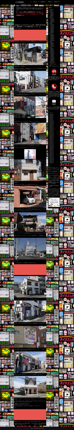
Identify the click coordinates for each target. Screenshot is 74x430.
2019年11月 (51, 146)
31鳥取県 (51, 42)
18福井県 (51, 27)
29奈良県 (51, 39)
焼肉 (32, 421)
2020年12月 (51, 133)
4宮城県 (51, 14)
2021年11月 (51, 122)
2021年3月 (50, 130)
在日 (29, 421)
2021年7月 (50, 126)
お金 (54, 167)
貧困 (54, 180)
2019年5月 (50, 152)
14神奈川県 (51, 21)
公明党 (55, 175)
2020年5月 (50, 140)
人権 (53, 175)
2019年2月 (50, 155)
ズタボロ (25, 421)
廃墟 (49, 177)
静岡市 (40, 421)
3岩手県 (51, 13)
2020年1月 (50, 144)
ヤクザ (56, 173)
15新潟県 (51, 24)
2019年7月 (50, 150)
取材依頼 (30, 11)
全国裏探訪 (36, 428)
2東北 (50, 11)
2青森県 (51, 12)
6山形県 (51, 16)
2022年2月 (50, 119)
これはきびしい (57, 167)
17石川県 (51, 26)
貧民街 (56, 180)
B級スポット (50, 167)
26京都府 (51, 36)
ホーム (31, 1)
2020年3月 (50, 142)
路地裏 (35, 421)
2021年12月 (51, 121)
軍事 (52, 182)
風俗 (53, 183)
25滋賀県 (51, 35)
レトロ (27, 421)
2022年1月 (50, 120)
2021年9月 (50, 124)
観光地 (52, 180)
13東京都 (51, 20)
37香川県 (51, 49)
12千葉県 (51, 19)
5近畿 (50, 33)
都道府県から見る (57, 1)
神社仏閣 (56, 178)
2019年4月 (50, 153)
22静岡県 (15, 421)
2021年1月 (50, 132)
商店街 (57, 175)
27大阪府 (51, 37)
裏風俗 (50, 180)
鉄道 (38, 421)
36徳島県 (51, 48)
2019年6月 (50, 151)
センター (33, 184)
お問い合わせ (35, 1)
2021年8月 (50, 125)
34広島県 (51, 45)
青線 (57, 182)
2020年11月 (51, 134)
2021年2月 (50, 131)
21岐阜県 (51, 30)
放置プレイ (56, 177)
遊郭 (36, 421)
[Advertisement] (30, 35)
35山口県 (51, 46)
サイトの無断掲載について (43, 1)
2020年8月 (50, 137)
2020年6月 (50, 139)
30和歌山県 (51, 40)
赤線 (33, 421)
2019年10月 (51, 147)
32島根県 (51, 43)
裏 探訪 (20, 28)
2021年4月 (50, 129)
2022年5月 (50, 117)
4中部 (17, 421)
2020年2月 (50, 143)
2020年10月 (51, 135)
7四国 (50, 47)
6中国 (50, 41)
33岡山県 (51, 44)
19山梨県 (51, 28)
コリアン (20, 421)
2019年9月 (50, 148)
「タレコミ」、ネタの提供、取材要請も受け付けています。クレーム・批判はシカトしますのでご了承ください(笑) (54, 108)
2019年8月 (50, 149)
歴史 (30, 421)
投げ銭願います (50, 1)
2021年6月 (50, 127)
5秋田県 (51, 15)
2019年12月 (51, 145)
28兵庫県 (51, 38)
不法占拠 (50, 175)
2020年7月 (50, 138)
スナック (23, 421)
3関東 (50, 17)
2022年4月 (50, 118)
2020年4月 (50, 141)
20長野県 (51, 29)
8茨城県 (51, 22)
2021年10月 (51, 123)
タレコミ (23, 14)
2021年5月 (50, 128)
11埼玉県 (51, 18)
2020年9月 (50, 136)
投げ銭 (19, 15)
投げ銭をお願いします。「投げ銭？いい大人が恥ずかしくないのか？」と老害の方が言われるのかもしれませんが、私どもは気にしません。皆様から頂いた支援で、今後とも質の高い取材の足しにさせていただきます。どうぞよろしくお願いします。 (54, 94)
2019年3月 (50, 154)
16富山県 (51, 25)
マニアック (52, 173)
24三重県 (51, 34)
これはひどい (54, 168)
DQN (53, 167)
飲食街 (55, 183)
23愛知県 (51, 32)
